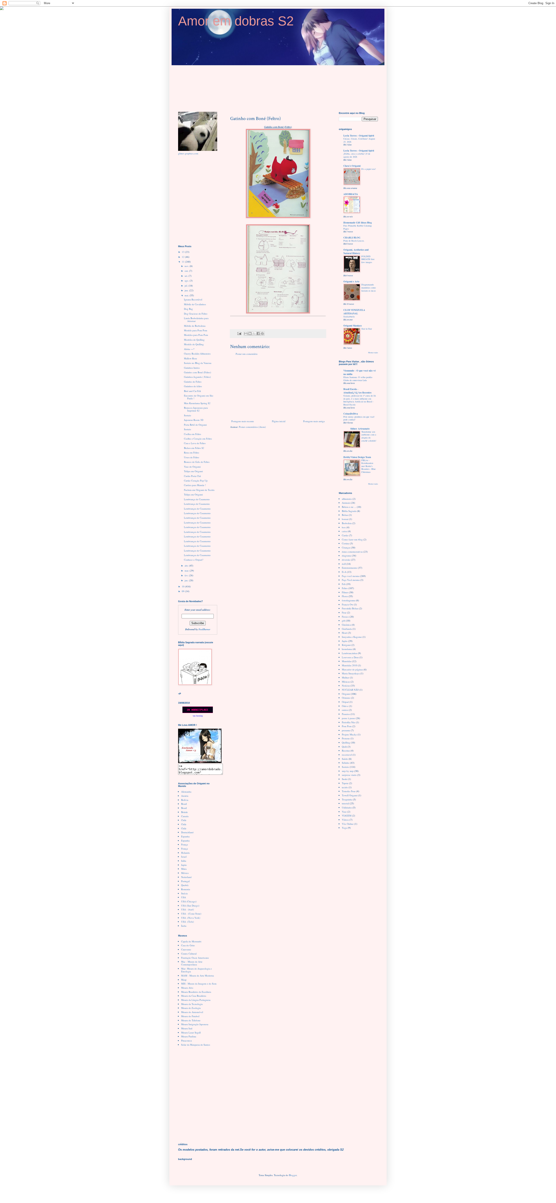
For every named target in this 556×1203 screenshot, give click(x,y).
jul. (187, 285)
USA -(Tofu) (187, 921)
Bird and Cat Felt (192, 391)
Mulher (345, 677)
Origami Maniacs (352, 325)
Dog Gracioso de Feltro (195, 313)
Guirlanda (347, 628)
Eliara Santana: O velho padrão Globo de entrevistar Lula (357, 379)
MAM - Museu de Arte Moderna (197, 975)
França (184, 844)
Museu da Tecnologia (192, 1004)
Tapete (345, 783)
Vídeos (345, 819)
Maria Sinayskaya (351, 673)
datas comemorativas (352, 551)
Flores (345, 596)
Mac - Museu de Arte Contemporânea (191, 963)
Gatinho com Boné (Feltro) (197, 372)
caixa (344, 531)
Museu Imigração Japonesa (194, 1024)
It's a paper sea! (368, 168)
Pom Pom (347, 726)
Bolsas (345, 515)
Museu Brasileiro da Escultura (196, 991)
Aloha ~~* (189, 349)
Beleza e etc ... (349, 506)
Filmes (345, 592)
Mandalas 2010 (349, 665)
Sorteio (187, 415)
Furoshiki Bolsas (350, 608)
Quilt (344, 746)
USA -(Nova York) (190, 917)
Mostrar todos (373, 352)
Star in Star (366, 328)
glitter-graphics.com (188, 153)
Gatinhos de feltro (193, 386)
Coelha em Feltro (192, 434)
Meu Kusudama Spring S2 (197, 403)
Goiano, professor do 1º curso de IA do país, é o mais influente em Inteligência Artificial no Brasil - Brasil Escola (359, 400)
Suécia (184, 893)
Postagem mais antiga (314, 421)
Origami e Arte (351, 281)
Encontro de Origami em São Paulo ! (198, 397)
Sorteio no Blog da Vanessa (197, 363)
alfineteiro (347, 498)
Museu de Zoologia (191, 1008)
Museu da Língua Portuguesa (195, 999)
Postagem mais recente (242, 421)
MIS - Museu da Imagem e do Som (199, 983)
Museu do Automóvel (192, 1012)
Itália (183, 860)
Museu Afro (187, 987)
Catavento (186, 949)
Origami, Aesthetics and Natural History (356, 251)
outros (345, 709)
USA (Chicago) (189, 901)
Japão (184, 864)
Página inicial (278, 421)
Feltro (345, 588)
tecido (345, 787)
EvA (344, 571)
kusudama (347, 649)
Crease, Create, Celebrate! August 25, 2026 (359, 140)
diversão (346, 559)
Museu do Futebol (190, 1016)
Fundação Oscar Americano (195, 957)
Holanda (185, 852)
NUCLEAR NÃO (350, 689)
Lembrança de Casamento (197, 499)
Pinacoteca (186, 1040)
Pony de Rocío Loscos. (353, 240)
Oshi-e (345, 706)
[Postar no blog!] (250, 333)
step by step (348, 771)
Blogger (293, 1175)
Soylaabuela (349, 316)
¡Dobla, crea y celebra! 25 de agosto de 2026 (356, 155)
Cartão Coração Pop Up (196, 480)
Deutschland (187, 832)
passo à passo (348, 718)
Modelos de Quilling (194, 339)
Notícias (346, 685)
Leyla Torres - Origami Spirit (358, 135)
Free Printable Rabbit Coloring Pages (357, 227)
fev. (187, 575)
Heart (344, 632)
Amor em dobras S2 (236, 21)
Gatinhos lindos (192, 367)
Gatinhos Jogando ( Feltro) (197, 376)
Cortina (345, 543)
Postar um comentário (247, 353)
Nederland (186, 877)
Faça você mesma (350, 576)
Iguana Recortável (193, 299)
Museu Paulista (188, 1036)
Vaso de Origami (192, 466)
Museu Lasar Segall (191, 1032)
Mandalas (346, 661)
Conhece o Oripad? (193, 559)
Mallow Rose (190, 358)
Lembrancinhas (349, 653)
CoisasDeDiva (350, 413)
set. (187, 275)
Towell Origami (349, 795)
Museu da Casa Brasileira (193, 995)
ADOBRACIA (350, 194)
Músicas (346, 681)
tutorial (345, 803)
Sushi (344, 779)
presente (346, 730)
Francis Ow (347, 604)
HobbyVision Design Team (357, 457)
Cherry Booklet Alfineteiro (197, 353)
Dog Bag (188, 308)
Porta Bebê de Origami (195, 424)
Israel (184, 856)
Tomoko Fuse (349, 791)
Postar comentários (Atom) (252, 426)
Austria (184, 795)
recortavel (347, 754)
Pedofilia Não (348, 722)
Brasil (184, 803)
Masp (184, 979)
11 (183, 261)
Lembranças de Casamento (197, 508)
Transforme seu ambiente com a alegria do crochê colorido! (368, 436)
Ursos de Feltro (191, 457)
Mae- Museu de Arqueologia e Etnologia (196, 970)
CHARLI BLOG (352, 237)
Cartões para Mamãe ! (195, 485)
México (185, 873)
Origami (346, 693)
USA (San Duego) (190, 905)
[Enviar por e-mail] (246, 333)
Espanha (185, 836)
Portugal (185, 881)
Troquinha (347, 799)
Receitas (346, 750)
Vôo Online (348, 823)
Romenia (185, 889)
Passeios (346, 714)
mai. (187, 295)
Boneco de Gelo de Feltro (197, 461)
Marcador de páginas (352, 669)
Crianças (346, 547)
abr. (187, 565)
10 (183, 586)
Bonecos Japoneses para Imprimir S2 (196, 409)
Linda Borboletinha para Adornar (196, 320)
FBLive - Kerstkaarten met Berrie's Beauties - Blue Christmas (368, 466)
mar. (187, 570)
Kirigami (346, 644)
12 (183, 256)
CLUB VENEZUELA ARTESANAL (354, 311)
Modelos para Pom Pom (196, 335)
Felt (344, 584)
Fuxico (345, 616)
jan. (187, 580)
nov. (187, 266)
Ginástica (346, 624)
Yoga (344, 827)
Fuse (344, 612)
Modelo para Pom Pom (195, 330)
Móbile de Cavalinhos (195, 304)
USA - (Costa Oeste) (191, 913)
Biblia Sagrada (349, 511)
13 (183, 251)
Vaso (344, 811)
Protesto (346, 738)
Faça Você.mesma (351, 580)
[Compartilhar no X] (254, 333)
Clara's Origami (352, 166)
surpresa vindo (349, 774)
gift (343, 620)
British (184, 812)
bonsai (345, 519)
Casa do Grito (188, 945)
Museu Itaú (186, 1028)
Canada (185, 816)
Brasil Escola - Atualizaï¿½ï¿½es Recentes (357, 390)
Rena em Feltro (191, 452)
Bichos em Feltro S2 (194, 448)
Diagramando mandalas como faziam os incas (368, 287)
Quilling (346, 742)
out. (187, 270)
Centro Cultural (189, 953)
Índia (183, 925)
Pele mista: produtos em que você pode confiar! (358, 418)
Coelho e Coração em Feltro (198, 438)
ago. (187, 280)
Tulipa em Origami (193, 471)
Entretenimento (349, 567)
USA (183, 897)
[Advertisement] (278, 387)
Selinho (345, 762)
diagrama (346, 555)
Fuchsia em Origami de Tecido (199, 490)
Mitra (184, 868)
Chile (183, 820)
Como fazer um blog (352, 539)
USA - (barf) (187, 909)
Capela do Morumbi (191, 941)
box (344, 527)
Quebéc (185, 885)
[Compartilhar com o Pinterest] (262, 333)
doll (344, 563)
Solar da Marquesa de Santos (195, 1044)
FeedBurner (204, 629)
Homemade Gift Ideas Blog (357, 222)
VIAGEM (346, 815)
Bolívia (184, 799)
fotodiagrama (348, 600)
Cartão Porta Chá (192, 476)
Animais (346, 502)
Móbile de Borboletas (194, 325)
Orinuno (346, 697)
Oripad (345, 701)
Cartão (345, 535)
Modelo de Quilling (194, 344)
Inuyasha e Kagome (352, 636)
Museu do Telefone (190, 1020)
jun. (187, 290)
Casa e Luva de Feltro (195, 443)
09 (183, 591)
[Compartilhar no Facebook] (258, 333)
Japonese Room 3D (193, 420)
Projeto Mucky (349, 734)
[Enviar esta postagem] (239, 333)
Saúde (345, 758)
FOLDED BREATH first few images (367, 259)
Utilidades (347, 807)
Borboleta (347, 523)
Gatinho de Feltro (193, 381)
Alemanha (186, 791)
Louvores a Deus (350, 657)
